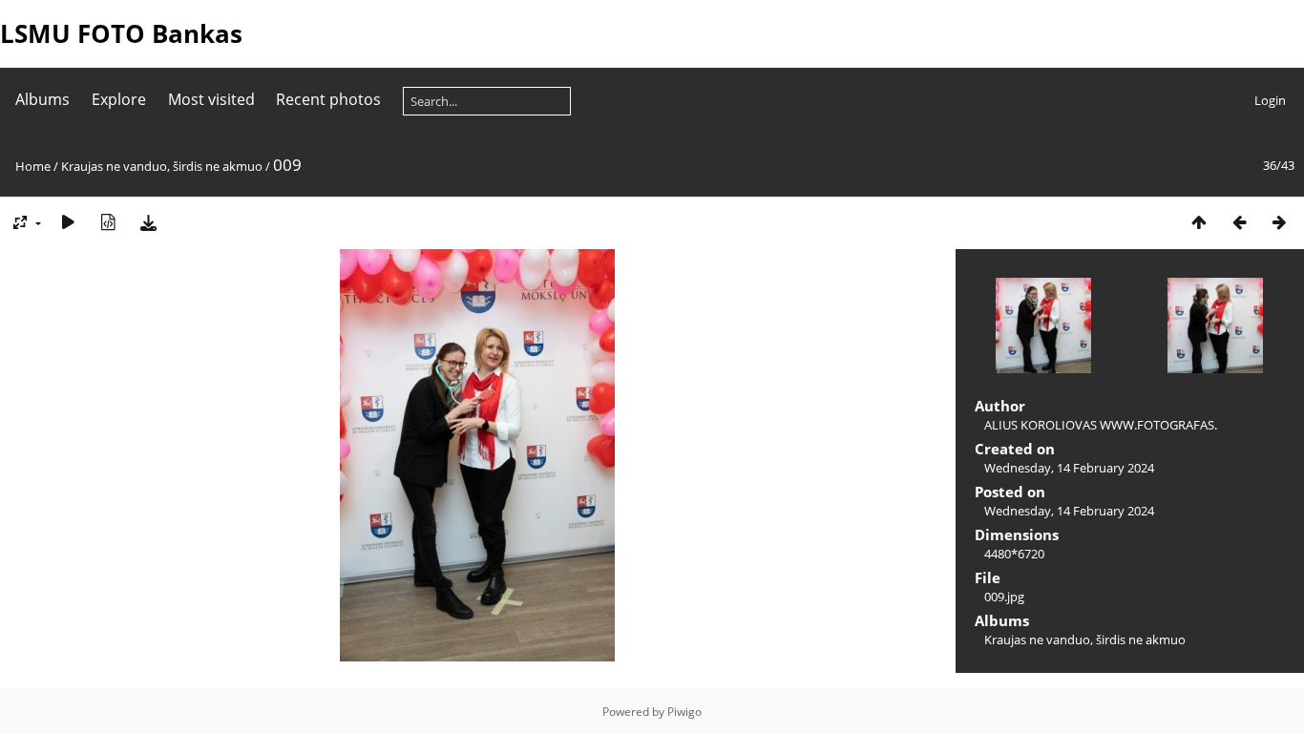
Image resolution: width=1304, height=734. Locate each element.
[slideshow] (68, 222)
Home (33, 166)
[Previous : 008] (1239, 222)
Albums (42, 99)
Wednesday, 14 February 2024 (1069, 467)
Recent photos (328, 99)
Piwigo (684, 711)
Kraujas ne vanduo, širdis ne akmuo (162, 166)
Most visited (211, 99)
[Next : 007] (1279, 222)
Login (1270, 100)
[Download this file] (148, 222)
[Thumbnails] (1199, 222)
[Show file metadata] (108, 222)
